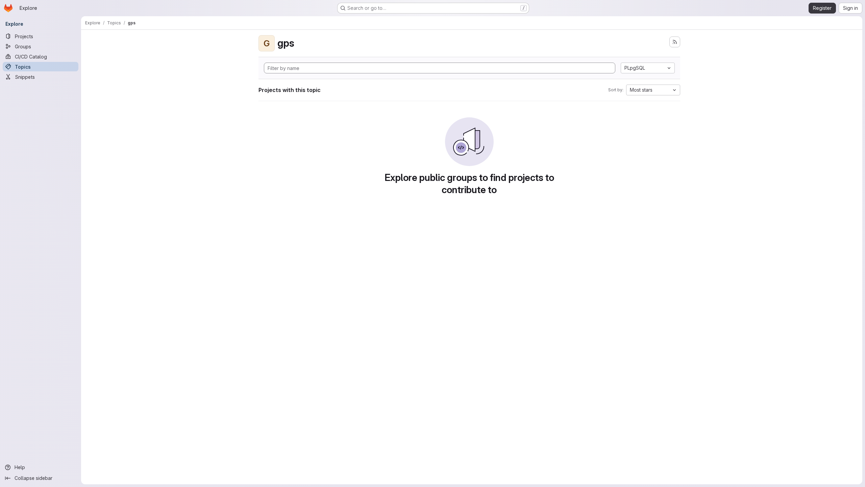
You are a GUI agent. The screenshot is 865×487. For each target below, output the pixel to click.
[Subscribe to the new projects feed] (674, 42)
